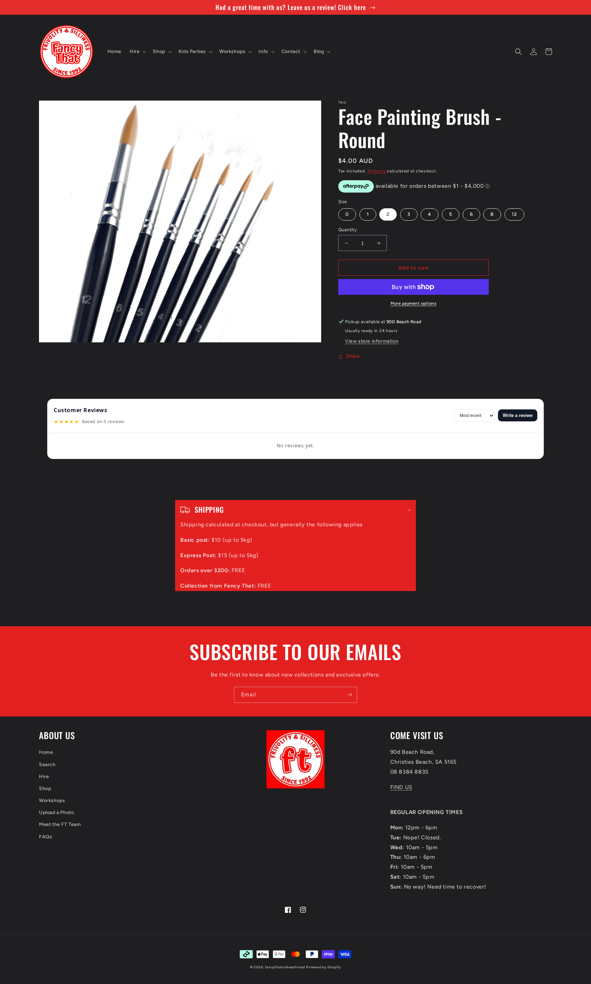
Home (46, 752)
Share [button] (353, 356)
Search (47, 764)
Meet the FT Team (60, 824)
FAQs (45, 837)
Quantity (347, 229)
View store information (371, 341)
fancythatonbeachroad (285, 967)
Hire (44, 776)
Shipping (376, 171)
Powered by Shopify (323, 967)
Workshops (52, 800)
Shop (45, 788)
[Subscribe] (349, 695)
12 (514, 214)
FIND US (401, 787)
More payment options (413, 303)
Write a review (518, 415)
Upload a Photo (56, 812)
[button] (137, 51)
